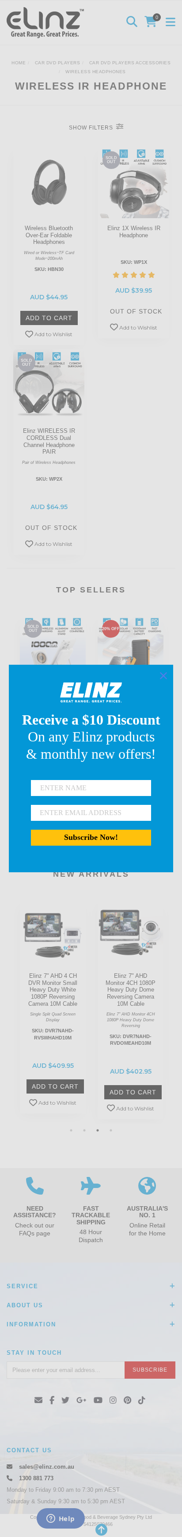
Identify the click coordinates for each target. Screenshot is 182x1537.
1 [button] (71, 1130)
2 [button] (84, 1130)
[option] (52, 1009)
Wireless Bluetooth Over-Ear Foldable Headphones (49, 235)
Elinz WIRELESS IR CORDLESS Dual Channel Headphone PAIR (49, 441)
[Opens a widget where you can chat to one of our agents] (60, 1519)
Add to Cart (49, 318)
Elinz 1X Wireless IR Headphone (133, 232)
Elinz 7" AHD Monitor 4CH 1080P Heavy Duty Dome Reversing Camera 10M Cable (130, 989)
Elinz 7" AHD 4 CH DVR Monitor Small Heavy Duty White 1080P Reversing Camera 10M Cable (52, 989)
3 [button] (97, 1130)
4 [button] (110, 1130)
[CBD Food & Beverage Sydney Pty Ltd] (47, 22)
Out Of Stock (136, 311)
